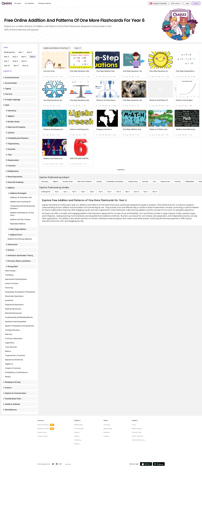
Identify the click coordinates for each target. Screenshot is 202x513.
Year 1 (20, 52)
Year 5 (23, 57)
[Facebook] (57, 464)
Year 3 (6, 57)
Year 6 (32, 57)
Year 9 (23, 61)
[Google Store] (159, 464)
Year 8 (15, 61)
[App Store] (146, 464)
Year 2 (29, 52)
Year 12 (25, 65)
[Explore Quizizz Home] (7, 3)
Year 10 (7, 65)
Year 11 (16, 65)
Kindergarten (9, 52)
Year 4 (15, 57)
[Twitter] (53, 464)
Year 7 (6, 61)
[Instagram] (60, 464)
